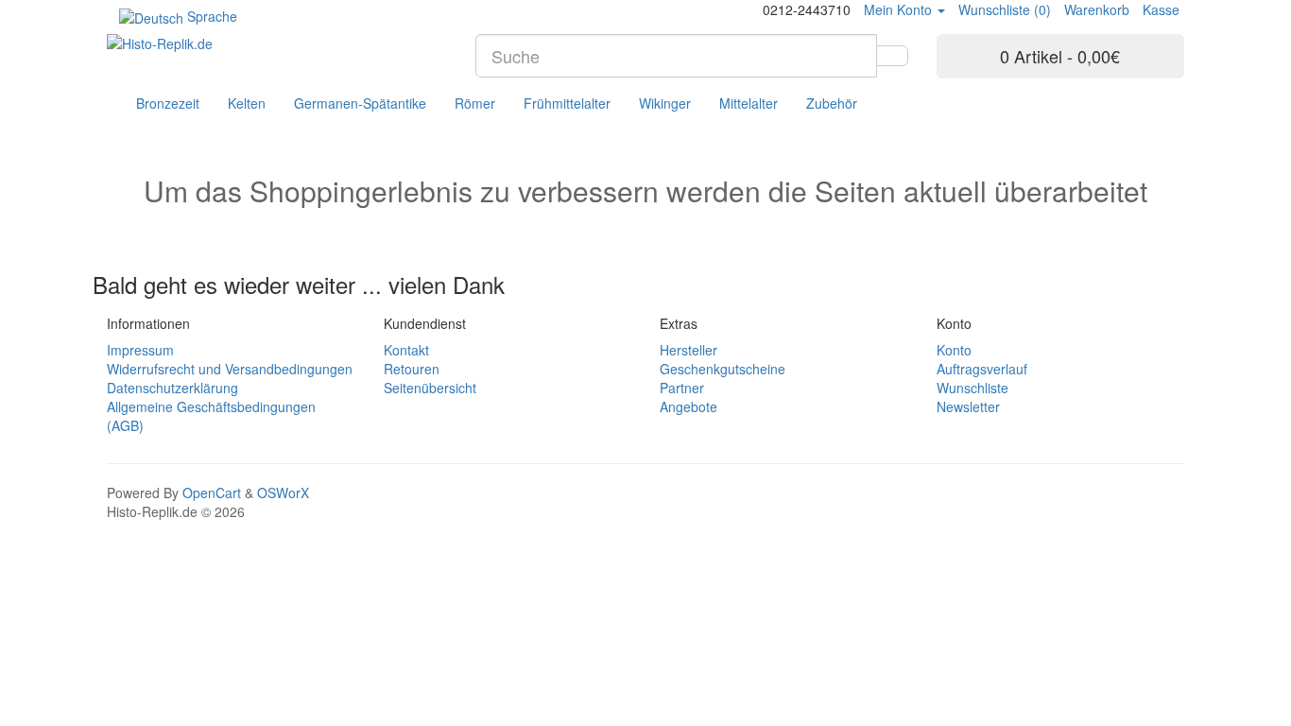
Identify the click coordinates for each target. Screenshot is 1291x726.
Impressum (140, 349)
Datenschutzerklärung (172, 387)
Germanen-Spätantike (360, 103)
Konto (954, 349)
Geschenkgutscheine (722, 368)
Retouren (411, 368)
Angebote (688, 406)
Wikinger (665, 103)
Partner (682, 387)
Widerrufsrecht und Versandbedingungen (230, 368)
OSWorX (283, 492)
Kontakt (406, 349)
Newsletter (968, 406)
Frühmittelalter (567, 103)
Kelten (247, 103)
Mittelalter (748, 103)
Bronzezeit (167, 103)
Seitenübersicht (430, 387)
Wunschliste (972, 387)
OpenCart (211, 492)
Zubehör (831, 103)
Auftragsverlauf (982, 368)
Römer (475, 103)
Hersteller (688, 349)
